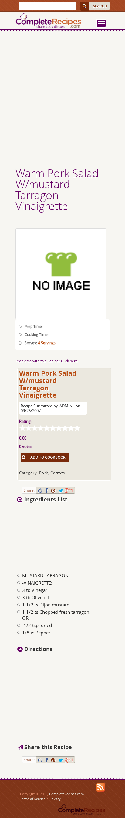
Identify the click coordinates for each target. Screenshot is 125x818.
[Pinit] (53, 490)
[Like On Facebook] (40, 490)
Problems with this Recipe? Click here (46, 360)
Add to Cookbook (48, 457)
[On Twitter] (61, 490)
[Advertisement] (62, 99)
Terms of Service (32, 798)
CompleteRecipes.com (66, 794)
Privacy (55, 798)
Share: (29, 490)
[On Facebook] (46, 490)
